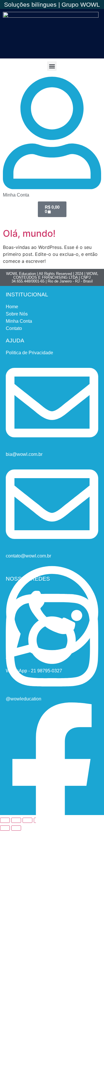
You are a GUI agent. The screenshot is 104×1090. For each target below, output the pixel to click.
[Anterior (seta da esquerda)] (5, 828)
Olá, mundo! (29, 233)
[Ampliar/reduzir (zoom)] (5, 820)
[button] (52, 66)
